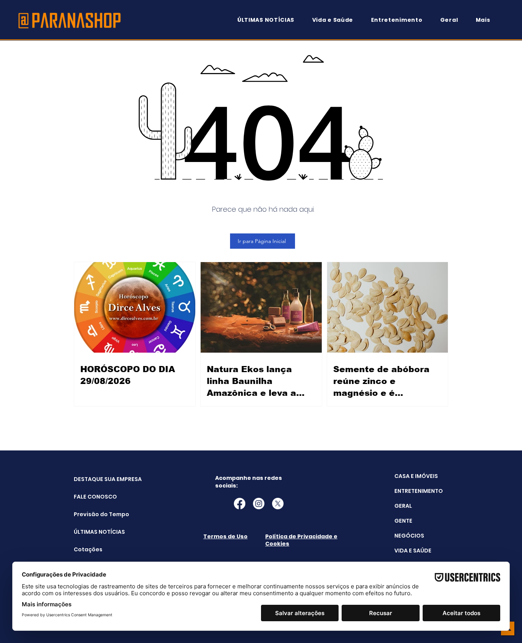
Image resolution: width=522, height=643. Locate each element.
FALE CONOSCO (93, 496)
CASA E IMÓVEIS (416, 476)
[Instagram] (258, 503)
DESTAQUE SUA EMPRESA (93, 479)
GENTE (403, 521)
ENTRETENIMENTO (418, 491)
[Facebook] (239, 503)
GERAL (403, 506)
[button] (486, 20)
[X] (278, 503)
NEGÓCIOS (409, 535)
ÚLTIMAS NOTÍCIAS (93, 532)
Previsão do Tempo (93, 514)
